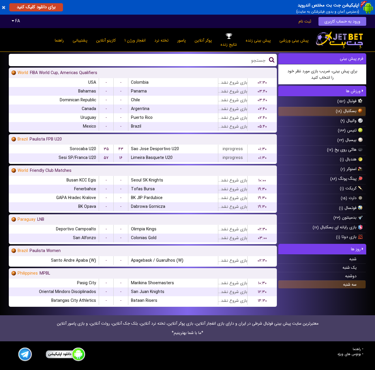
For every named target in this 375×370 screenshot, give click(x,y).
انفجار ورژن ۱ (135, 40)
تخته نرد (161, 40)
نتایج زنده (229, 44)
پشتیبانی (80, 40)
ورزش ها (354, 91)
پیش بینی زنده (258, 40)
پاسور (181, 40)
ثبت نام (305, 21)
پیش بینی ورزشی (293, 40)
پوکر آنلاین (203, 40)
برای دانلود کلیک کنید (36, 7)
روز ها (356, 249)
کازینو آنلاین (106, 40)
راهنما (59, 40)
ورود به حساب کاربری (342, 21)
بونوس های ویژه (349, 354)
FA (17, 21)
